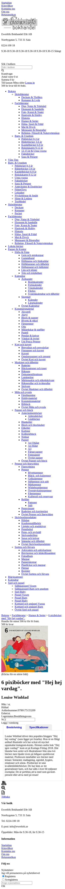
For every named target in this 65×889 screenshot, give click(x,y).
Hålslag (25, 520)
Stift (30, 505)
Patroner (32, 502)
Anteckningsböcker (31, 413)
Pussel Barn (21, 597)
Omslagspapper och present (35, 356)
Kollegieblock (28, 433)
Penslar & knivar (30, 335)
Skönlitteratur (22, 94)
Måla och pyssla (23, 392)
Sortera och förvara (25, 547)
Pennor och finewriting (27, 463)
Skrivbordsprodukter (25, 517)
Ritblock (25, 404)
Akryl (24, 314)
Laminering (27, 377)
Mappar (25, 559)
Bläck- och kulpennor (39, 475)
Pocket (18, 213)
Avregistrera (11, 879)
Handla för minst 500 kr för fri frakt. (20, 623)
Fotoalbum (27, 556)
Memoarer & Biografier (33, 130)
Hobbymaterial (29, 398)
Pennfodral (27, 529)
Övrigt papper (35, 457)
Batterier (25, 365)
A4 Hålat (33, 445)
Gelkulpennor (35, 478)
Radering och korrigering (34, 511)
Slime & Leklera (23, 198)
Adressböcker (35, 416)
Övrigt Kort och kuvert (33, 359)
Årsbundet (26, 279)
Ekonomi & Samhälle (32, 109)
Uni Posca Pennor (30, 341)
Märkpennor (34, 484)
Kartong (25, 431)
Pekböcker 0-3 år (30, 139)
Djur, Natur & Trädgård (33, 106)
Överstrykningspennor (40, 490)
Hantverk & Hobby (31, 115)
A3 (29, 448)
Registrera (10, 876)
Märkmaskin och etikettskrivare (37, 380)
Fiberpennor (34, 493)
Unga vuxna (21, 177)
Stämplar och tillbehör (32, 541)
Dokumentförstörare (31, 374)
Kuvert (25, 353)
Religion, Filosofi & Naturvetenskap (40, 133)
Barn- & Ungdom (24, 136)
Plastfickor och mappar (33, 565)
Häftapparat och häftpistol (34, 267)
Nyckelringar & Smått (26, 195)
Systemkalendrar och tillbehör (43, 293)
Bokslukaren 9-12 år (32, 147)
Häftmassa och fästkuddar (34, 261)
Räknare (25, 371)
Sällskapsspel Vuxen (25, 585)
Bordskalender (35, 282)
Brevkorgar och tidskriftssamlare (38, 553)
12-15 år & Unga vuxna (33, 150)
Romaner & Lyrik (30, 100)
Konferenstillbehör (31, 523)
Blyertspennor (35, 472)
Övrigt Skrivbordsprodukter (35, 544)
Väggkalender (35, 288)
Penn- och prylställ (31, 532)
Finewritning (28, 466)
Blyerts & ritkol (29, 320)
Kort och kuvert (23, 344)
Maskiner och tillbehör (26, 362)
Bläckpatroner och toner (34, 368)
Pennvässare (27, 508)
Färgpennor (27, 323)
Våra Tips (13, 159)
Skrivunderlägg (29, 535)
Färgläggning (28, 395)
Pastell (24, 332)
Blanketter (26, 422)
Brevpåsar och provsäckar (35, 347)
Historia (25, 118)
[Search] (2, 70)
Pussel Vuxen (22, 594)
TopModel (20, 201)
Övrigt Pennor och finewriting (37, 514)
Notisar (25, 436)
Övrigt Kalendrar (30, 305)
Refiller (25, 499)
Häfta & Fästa (22, 252)
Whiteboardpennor (38, 487)
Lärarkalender (35, 302)
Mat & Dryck (28, 127)
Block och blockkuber (33, 425)
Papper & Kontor (17, 249)
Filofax (32, 290)
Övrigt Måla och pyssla (33, 407)
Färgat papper (35, 451)
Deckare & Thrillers (31, 97)
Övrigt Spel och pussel (26, 609)
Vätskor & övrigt (30, 338)
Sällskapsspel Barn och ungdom (31, 588)
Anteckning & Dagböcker (28, 186)
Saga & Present (29, 156)
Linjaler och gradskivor (33, 526)
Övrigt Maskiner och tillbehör (36, 389)
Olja (23, 326)
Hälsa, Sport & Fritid (32, 124)
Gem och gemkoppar (32, 255)
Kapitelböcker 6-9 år (32, 145)
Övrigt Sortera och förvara (35, 574)
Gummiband (27, 258)
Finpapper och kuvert (32, 350)
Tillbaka (5, 796)
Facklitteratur (21, 103)
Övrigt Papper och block (34, 460)
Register (25, 571)
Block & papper (29, 317)
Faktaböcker (27, 153)
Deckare (19, 207)
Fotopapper (34, 454)
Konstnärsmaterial (24, 308)
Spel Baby (20, 591)
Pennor (25, 469)
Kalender (33, 299)
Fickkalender (35, 285)
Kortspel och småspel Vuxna (30, 603)
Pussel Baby (21, 600)
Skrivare (25, 386)
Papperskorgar (28, 562)
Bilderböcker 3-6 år (31, 142)
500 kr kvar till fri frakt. (13, 85)
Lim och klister (29, 270)
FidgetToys (20, 189)
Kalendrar (20, 276)
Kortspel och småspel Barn (29, 606)
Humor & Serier (29, 121)
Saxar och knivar (30, 538)
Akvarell (25, 311)
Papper (25, 439)
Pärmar (25, 568)
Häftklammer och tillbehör (35, 264)
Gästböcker (34, 419)
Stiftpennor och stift (38, 481)
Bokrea (12, 91)
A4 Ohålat (33, 442)
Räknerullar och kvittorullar (35, 383)
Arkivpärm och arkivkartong (36, 550)
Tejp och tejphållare (31, 273)
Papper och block (24, 410)
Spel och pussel (16, 582)
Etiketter (25, 428)
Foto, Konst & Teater (32, 112)
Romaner (19, 210)
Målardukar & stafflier (33, 329)
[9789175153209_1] (24, 649)
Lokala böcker (15, 246)
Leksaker (19, 192)
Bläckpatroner (15, 577)
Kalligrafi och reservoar (40, 496)
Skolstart (25, 296)
